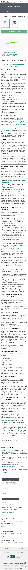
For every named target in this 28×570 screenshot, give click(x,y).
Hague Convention (6, 130)
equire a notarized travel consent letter (12, 123)
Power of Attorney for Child (10, 456)
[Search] (23, 1)
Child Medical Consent (8, 450)
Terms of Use (18, 562)
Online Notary (22, 429)
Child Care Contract (7, 461)
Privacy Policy (7, 552)
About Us (7, 548)
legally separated (19, 220)
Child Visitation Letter (8, 466)
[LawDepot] (4, 1)
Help (20, 1)
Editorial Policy (7, 563)
